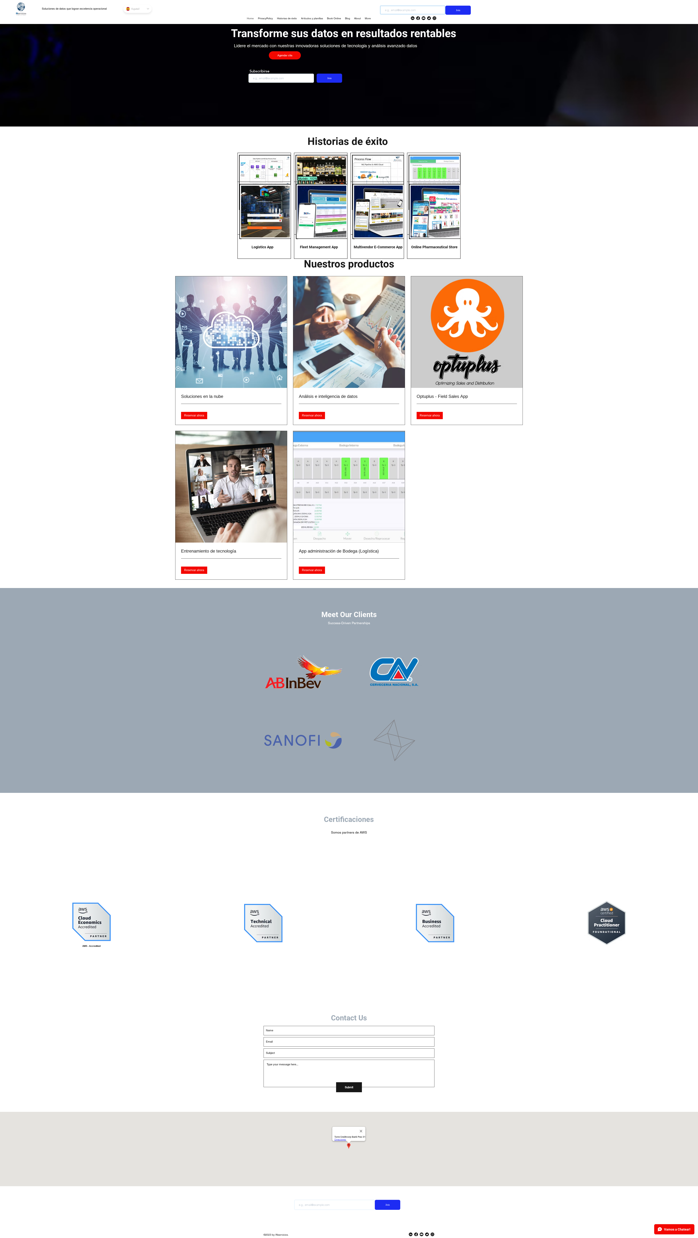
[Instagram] (432, 1234)
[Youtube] (421, 1234)
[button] (194, 415)
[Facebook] (416, 1234)
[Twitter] (427, 1234)
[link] (231, 396)
